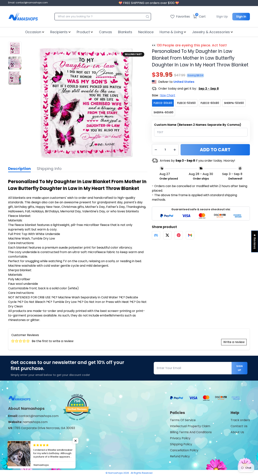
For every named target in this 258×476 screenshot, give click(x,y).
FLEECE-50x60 (186, 103)
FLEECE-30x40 (163, 103)
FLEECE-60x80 (210, 103)
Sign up (239, 368)
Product (83, 32)
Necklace (146, 32)
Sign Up (222, 16)
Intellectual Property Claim (190, 426)
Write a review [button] (234, 342)
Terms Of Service (183, 420)
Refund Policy (180, 456)
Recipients (59, 32)
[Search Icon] (147, 16)
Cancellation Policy (184, 450)
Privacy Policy (180, 438)
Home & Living (171, 32)
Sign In (241, 16)
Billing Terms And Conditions (191, 432)
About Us (237, 432)
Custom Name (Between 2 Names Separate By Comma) (197, 125)
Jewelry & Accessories (211, 32)
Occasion (33, 32)
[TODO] (156, 235)
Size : (163, 95)
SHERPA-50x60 (234, 103)
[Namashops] (23, 16)
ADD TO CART (215, 150)
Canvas (105, 32)
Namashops (115, 472)
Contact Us (239, 426)
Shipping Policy (181, 444)
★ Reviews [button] (255, 241)
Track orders (240, 420)
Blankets (125, 32)
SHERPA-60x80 (163, 112)
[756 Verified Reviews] (77, 422)
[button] (75, 441)
